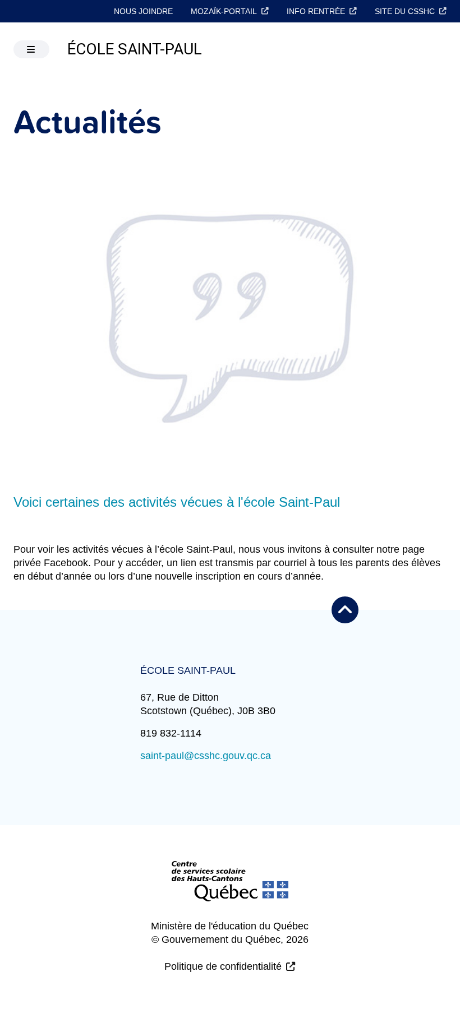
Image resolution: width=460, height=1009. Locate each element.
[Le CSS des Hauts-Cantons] (230, 890)
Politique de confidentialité (223, 966)
